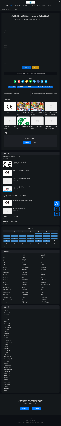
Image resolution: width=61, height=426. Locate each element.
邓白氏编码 (6, 388)
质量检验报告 (25, 302)
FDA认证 (6, 344)
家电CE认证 (7, 373)
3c (41, 272)
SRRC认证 (50, 5)
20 (22, 240)
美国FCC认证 (25, 292)
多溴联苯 (5, 267)
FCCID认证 (6, 335)
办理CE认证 (40, 87)
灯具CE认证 (7, 384)
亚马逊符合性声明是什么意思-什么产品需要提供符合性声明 (44, 94)
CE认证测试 (43, 282)
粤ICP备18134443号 (30, 420)
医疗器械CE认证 (8, 369)
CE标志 (23, 257)
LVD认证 (6, 346)
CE (9, 87)
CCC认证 (6, 319)
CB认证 (6, 317)
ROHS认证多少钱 (8, 359)
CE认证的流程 (6, 287)
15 (38, 238)
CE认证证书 (20, 87)
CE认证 (30, 2)
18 (7, 240)
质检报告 (44, 5)
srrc (42, 294)
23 (46, 240)
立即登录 (27, 142)
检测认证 (6, 380)
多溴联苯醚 (24, 274)
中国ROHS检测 (7, 365)
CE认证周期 (5, 279)
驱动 (23, 277)
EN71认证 (6, 333)
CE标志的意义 (44, 297)
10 (54, 236)
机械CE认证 (43, 269)
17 (54, 238)
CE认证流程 (43, 267)
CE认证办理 (6, 112)
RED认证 (6, 352)
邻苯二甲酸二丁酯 (7, 289)
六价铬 (42, 265)
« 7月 (4, 246)
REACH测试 (24, 289)
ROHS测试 (24, 282)
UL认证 (6, 363)
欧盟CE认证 (5, 269)
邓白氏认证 (6, 390)
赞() (43, 19)
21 (30, 240)
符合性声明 (24, 269)
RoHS (42, 257)
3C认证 (38, 5)
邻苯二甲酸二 (25, 279)
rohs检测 (5, 302)
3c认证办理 (7, 312)
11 (6, 238)
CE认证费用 (28, 87)
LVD (42, 260)
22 (38, 240)
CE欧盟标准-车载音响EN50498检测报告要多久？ (30, 16)
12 (14, 238)
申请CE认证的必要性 (8, 299)
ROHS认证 (17, 5)
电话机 (42, 292)
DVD (42, 289)
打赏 (35, 67)
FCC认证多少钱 (8, 342)
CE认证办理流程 (7, 292)
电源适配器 (5, 294)
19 (14, 240)
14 (30, 238)
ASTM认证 (6, 314)
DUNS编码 (6, 329)
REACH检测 (24, 284)
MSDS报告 (6, 348)
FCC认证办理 (7, 340)
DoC (42, 277)
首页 (7, 5)
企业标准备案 (7, 367)
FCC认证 (25, 5)
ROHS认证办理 (7, 356)
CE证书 (4, 265)
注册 (35, 142)
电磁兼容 (43, 255)
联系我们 (25, 408)
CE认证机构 (5, 284)
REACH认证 (32, 5)
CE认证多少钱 (44, 299)
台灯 (23, 299)
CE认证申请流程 (25, 294)
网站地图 (35, 419)
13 (22, 238)
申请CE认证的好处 (45, 302)
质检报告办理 (6, 272)
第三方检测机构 (48, 87)
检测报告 (6, 377)
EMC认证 (6, 331)
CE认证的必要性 (7, 297)
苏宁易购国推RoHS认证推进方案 (11, 93)
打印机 (42, 287)
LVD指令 (43, 274)
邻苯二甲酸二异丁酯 (45, 284)
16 (46, 238)
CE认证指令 (5, 282)
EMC (34, 87)
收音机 (23, 287)
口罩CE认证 (7, 371)
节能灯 (23, 297)
